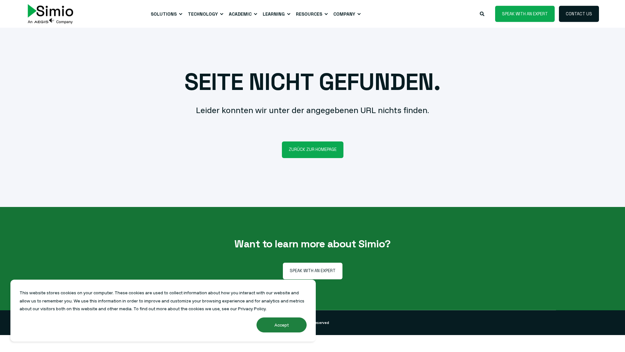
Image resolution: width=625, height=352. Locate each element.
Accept (281, 325)
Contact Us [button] (579, 13)
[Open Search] (482, 13)
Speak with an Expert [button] (525, 13)
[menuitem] (165, 14)
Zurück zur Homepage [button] (313, 149)
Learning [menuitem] (274, 14)
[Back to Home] (50, 13)
